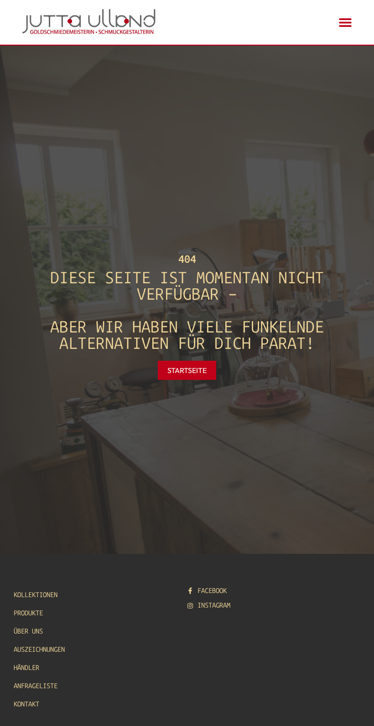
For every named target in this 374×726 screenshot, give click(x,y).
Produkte (28, 613)
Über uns (28, 631)
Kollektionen (35, 595)
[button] (345, 22)
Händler (26, 668)
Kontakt (26, 704)
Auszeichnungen (39, 649)
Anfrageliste (35, 686)
